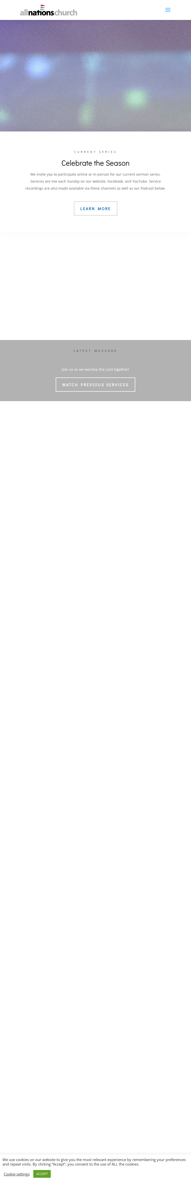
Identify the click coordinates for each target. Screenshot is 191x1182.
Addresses (35, 860)
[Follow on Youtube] (113, 998)
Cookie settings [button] (17, 1174)
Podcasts (34, 823)
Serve (103, 783)
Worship (35, 799)
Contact (33, 849)
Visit (31, 839)
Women (105, 769)
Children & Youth (113, 762)
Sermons (34, 809)
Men (103, 776)
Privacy (33, 776)
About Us (35, 745)
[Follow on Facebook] (77, 998)
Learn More (95, 208)
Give (103, 799)
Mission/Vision (39, 755)
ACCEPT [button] (42, 1174)
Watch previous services (95, 384)
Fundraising (109, 816)
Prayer (104, 823)
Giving (104, 809)
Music (71, 91)
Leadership (36, 769)
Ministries (108, 745)
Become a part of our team (96, 653)
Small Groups (110, 755)
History (33, 762)
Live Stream (113, 91)
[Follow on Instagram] (95, 998)
